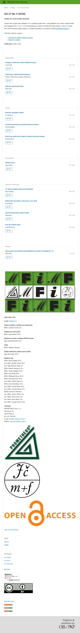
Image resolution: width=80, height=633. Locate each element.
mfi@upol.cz (13, 321)
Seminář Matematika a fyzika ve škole (17, 213)
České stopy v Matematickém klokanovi (17, 74)
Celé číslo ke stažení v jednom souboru (20, 38)
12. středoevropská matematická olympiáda (19, 189)
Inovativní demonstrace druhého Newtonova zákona (22, 124)
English (6, 545)
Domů (6, 7)
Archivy (12, 7)
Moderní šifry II (10, 163)
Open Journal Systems (11, 530)
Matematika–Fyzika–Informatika (17, 2)
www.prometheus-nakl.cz (18, 421)
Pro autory (7, 560)
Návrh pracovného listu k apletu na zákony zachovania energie (25, 136)
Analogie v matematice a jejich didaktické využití (20, 62)
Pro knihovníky (8, 564)
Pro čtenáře (7, 557)
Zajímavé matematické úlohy (14, 86)
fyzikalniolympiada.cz (62, 28)
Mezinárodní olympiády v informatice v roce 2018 (21, 201)
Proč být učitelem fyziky (13, 225)
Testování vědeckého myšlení (14, 112)
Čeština (6, 542)
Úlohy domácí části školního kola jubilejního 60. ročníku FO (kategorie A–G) (29, 251)
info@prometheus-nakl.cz (17, 419)
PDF (9, 68)
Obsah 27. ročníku (14, 40)
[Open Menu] (4, 2)
